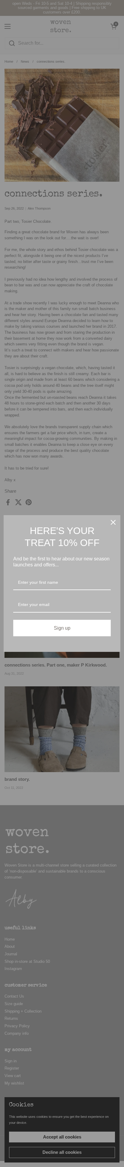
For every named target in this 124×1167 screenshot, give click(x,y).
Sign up (62, 628)
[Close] (113, 522)
